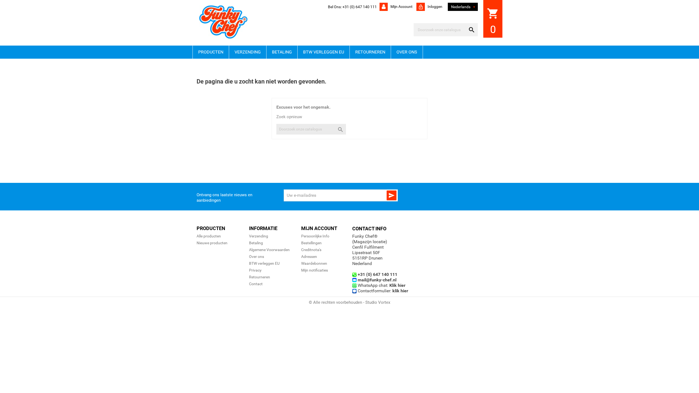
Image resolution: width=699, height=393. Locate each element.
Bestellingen (311, 243)
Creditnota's (311, 250)
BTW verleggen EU (323, 52)
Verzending (248, 52)
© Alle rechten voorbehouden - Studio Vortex (349, 302)
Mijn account (401, 6)
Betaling (282, 52)
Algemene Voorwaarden (269, 250)
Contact (256, 284)
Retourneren (370, 52)
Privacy (255, 270)
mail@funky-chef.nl (377, 279)
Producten (210, 52)
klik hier (400, 290)
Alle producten (209, 236)
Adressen (309, 256)
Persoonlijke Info (315, 236)
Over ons (406, 52)
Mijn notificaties (314, 270)
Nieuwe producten (212, 243)
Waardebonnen (314, 263)
